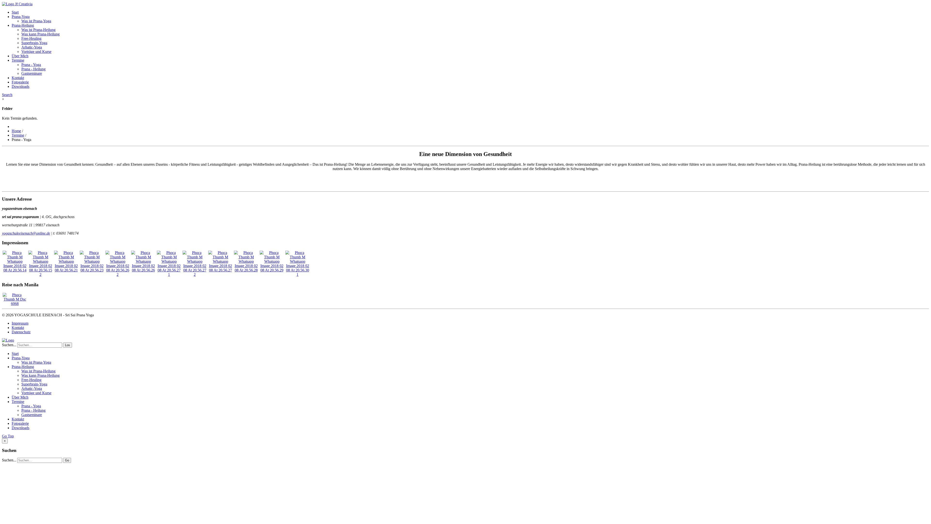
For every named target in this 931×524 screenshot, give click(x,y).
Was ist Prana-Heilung (38, 30)
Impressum (20, 323)
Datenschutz (21, 332)
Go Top (8, 436)
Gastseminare (31, 73)
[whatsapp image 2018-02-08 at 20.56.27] (220, 270)
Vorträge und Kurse (36, 51)
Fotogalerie (20, 82)
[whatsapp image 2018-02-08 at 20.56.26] (143, 270)
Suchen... (9, 345)
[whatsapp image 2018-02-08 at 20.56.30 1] (297, 274)
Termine (18, 60)
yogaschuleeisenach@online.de (26, 233)
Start (15, 12)
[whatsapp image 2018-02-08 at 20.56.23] (92, 270)
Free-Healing (31, 38)
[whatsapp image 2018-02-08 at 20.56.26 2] (117, 274)
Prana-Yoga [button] (21, 17)
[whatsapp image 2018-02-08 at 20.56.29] (272, 270)
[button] (7, 95)
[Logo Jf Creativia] (17, 4)
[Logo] (8, 340)
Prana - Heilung (33, 69)
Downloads (20, 86)
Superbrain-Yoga (34, 43)
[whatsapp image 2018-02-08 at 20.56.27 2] (195, 274)
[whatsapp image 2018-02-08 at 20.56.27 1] (169, 274)
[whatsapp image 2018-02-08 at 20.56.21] (66, 270)
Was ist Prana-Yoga (36, 21)
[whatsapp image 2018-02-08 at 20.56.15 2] (40, 274)
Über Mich (20, 56)
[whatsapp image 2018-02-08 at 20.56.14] (15, 270)
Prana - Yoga (31, 65)
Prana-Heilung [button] (23, 25)
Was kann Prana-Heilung (40, 34)
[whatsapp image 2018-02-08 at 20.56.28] (246, 270)
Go (67, 460)
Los (67, 345)
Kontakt (18, 78)
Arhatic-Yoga (31, 47)
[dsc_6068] (15, 304)
